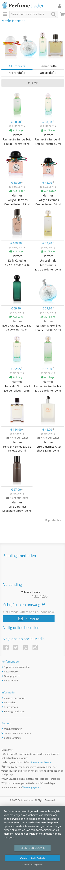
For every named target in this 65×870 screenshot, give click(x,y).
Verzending (10, 702)
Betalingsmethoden (14, 711)
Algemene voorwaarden (17, 667)
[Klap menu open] (5, 14)
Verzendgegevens (31, 787)
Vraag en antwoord (14, 698)
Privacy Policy (11, 671)
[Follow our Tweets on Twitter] (15, 647)
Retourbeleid (11, 680)
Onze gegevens (12, 676)
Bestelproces (11, 707)
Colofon (26, 864)
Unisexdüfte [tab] (48, 73)
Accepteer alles (32, 857)
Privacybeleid (36, 864)
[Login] (59, 6)
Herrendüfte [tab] (16, 73)
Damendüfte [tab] (48, 66)
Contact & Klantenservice (17, 733)
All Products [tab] (17, 66)
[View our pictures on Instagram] (35, 647)
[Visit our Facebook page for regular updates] (6, 647)
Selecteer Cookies (33, 848)
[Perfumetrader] (23, 5)
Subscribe (32, 619)
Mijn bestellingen (13, 728)
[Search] (53, 14)
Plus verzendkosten (41, 762)
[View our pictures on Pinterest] (25, 647)
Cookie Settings (12, 737)
